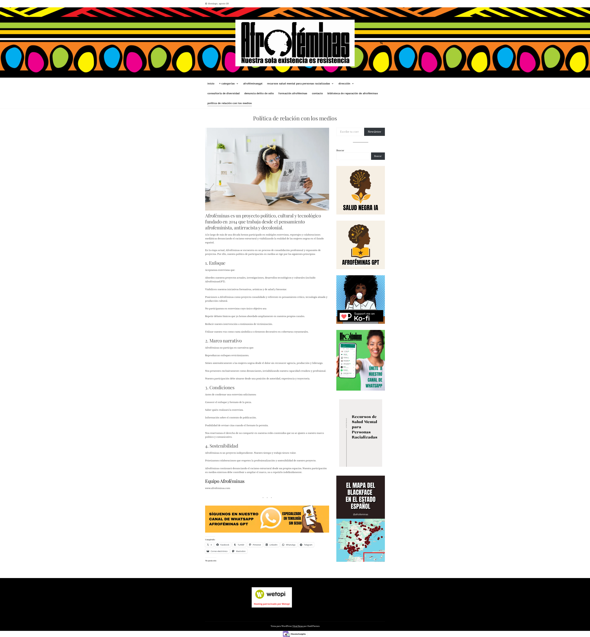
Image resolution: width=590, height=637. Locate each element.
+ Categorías (227, 83)
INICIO (210, 83)
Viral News (298, 626)
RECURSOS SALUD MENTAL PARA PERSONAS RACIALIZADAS (298, 83)
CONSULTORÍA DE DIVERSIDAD (223, 93)
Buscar (340, 150)
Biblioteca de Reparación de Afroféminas (352, 93)
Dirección (344, 83)
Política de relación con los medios (229, 103)
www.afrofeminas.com (217, 488)
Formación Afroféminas (292, 93)
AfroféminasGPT (252, 83)
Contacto (317, 93)
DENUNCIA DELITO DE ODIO (259, 93)
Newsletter (374, 131)
